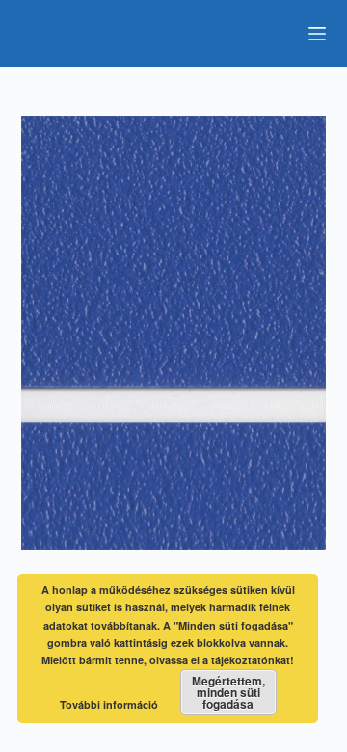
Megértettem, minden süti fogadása (228, 692)
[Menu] (317, 33)
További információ (109, 704)
